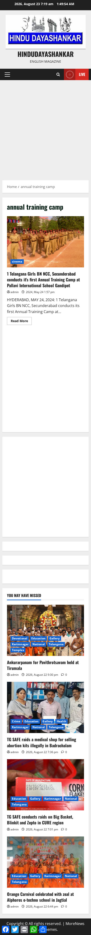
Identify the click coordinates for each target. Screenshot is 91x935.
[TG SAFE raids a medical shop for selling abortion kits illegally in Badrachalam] (45, 707)
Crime (16, 721)
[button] (7, 74)
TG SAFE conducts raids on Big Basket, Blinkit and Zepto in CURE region (40, 820)
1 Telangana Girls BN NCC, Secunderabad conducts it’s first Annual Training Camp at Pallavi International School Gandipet (45, 241)
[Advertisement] (45, 127)
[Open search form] (58, 74)
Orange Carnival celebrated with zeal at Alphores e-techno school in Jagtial (40, 897)
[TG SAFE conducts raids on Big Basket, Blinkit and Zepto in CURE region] (45, 784)
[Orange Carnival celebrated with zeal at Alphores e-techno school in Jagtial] (45, 862)
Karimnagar (20, 644)
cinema (17, 261)
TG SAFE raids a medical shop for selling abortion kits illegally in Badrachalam (41, 742)
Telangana (56, 644)
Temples (18, 650)
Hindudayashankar (46, 54)
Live (82, 74)
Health (61, 721)
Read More (21, 321)
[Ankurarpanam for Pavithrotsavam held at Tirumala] (45, 630)
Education (38, 638)
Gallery (54, 638)
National (38, 644)
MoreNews (75, 923)
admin (14, 292)
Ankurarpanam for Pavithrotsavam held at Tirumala (43, 665)
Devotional (19, 638)
